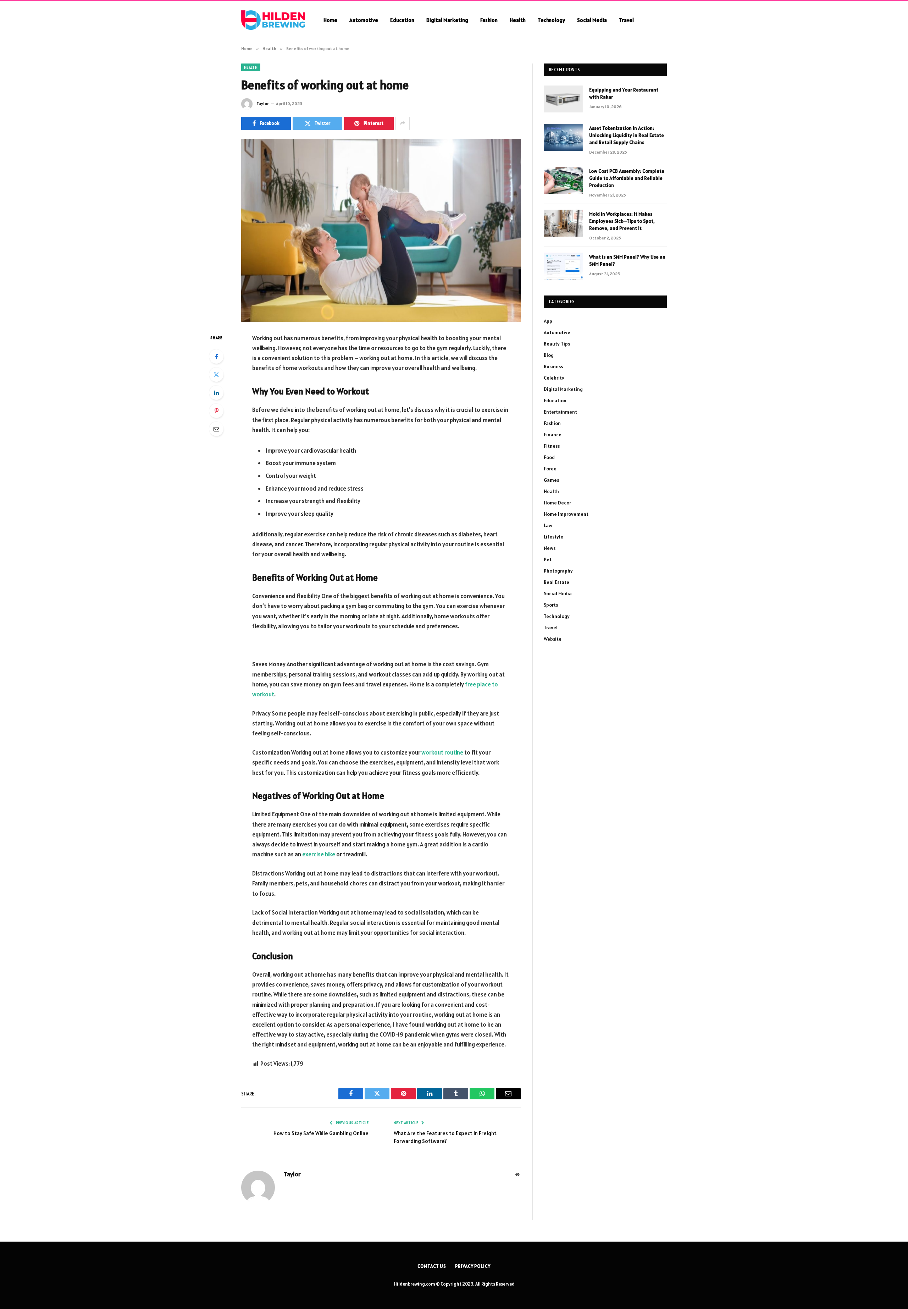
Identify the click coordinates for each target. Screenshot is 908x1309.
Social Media (592, 20)
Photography (558, 571)
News (549, 548)
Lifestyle (553, 537)
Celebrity (554, 378)
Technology (551, 20)
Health (518, 20)
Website (552, 639)
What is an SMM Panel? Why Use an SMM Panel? (627, 260)
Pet (548, 559)
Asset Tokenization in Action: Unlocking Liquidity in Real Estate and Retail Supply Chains (626, 135)
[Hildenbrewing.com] (273, 20)
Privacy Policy (473, 1266)
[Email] (216, 429)
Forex (550, 468)
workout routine (442, 752)
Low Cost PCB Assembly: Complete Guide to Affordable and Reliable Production (626, 178)
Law (548, 525)
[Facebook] (216, 356)
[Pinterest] (216, 411)
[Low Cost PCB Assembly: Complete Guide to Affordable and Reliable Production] (563, 180)
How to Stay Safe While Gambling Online (321, 1133)
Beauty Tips (557, 344)
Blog (549, 355)
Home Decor (557, 502)
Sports (551, 605)
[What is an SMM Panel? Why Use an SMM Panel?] (563, 266)
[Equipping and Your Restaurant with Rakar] (563, 98)
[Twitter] (216, 375)
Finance (552, 434)
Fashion (489, 20)
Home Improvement (566, 514)
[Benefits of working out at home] (381, 230)
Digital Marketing (447, 20)
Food (549, 457)
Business (553, 366)
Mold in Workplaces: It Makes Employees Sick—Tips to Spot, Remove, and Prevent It (622, 221)
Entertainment (560, 412)
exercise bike (318, 854)
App (548, 321)
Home (330, 20)
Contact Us (431, 1266)
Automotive (363, 20)
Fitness (552, 446)
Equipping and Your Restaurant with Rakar (623, 93)
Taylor (262, 103)
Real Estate (556, 582)
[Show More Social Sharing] (402, 123)
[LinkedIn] (216, 393)
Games (551, 480)
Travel (626, 20)
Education (402, 20)
